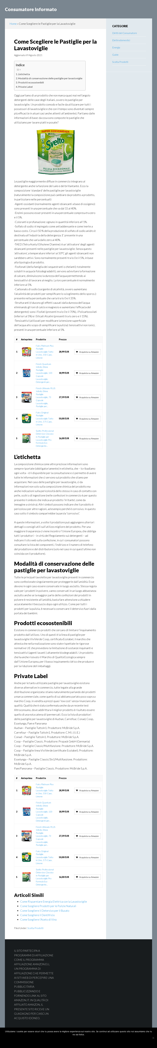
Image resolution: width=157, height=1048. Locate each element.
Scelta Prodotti (35, 928)
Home (13, 23)
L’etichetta (24, 74)
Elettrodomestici (121, 40)
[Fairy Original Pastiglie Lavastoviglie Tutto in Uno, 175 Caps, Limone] (26, 418)
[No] (153, 1037)
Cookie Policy (86, 1041)
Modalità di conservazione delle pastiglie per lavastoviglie (50, 78)
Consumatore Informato (31, 9)
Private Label (25, 86)
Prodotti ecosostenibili (31, 82)
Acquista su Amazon (89, 352)
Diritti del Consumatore (124, 32)
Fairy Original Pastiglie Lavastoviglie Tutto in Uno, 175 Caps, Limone (44, 418)
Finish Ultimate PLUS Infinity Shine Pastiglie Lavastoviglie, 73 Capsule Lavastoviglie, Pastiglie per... (45, 397)
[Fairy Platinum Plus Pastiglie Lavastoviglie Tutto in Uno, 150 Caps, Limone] (26, 352)
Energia (116, 47)
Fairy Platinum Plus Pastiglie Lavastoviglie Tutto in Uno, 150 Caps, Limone (45, 351)
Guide (115, 54)
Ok (66, 1041)
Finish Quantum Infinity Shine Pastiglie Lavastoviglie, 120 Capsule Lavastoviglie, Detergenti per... (44, 373)
